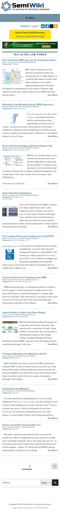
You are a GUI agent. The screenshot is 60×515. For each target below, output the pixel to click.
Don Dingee (9, 62)
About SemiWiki (41, 508)
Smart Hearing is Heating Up (16, 193)
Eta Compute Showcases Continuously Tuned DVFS (28, 236)
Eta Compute (19, 150)
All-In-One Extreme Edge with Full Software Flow (27, 145)
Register (25, 26)
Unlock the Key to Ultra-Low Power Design (23, 312)
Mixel (16, 64)
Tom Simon (9, 315)
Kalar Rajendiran (11, 107)
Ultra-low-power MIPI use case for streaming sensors (29, 60)
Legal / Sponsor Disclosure (23, 508)
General (15, 358)
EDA (13, 316)
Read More (53, 95)
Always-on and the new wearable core (21, 425)
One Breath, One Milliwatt (15, 388)
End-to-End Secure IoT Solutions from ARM (24, 277)
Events (18, 316)
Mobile (21, 281)
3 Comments (7, 199)
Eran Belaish (9, 391)
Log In (35, 26)
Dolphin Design (18, 108)
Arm (13, 281)
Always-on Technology (23, 401)
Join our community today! (30, 36)
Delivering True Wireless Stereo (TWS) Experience (28, 104)
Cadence (17, 197)
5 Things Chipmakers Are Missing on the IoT (24, 353)
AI (12, 150)
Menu (31, 18)
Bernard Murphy (11, 148)
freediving (7, 411)
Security (28, 281)
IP (12, 64)
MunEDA (25, 316)
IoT (26, 150)
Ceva (14, 393)
